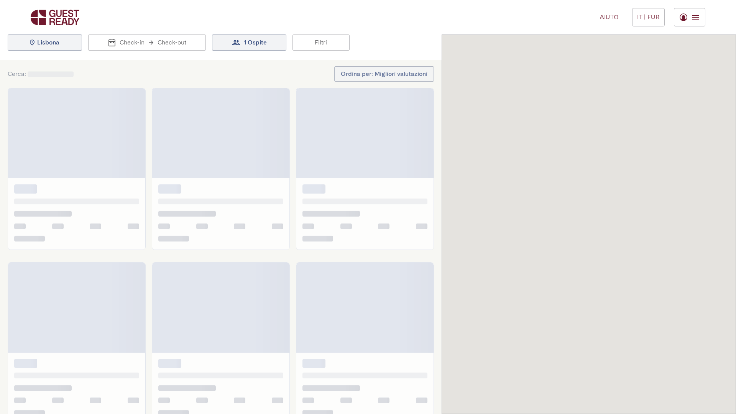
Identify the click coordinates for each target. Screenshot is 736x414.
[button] (45, 42)
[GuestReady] (55, 17)
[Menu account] (689, 17)
